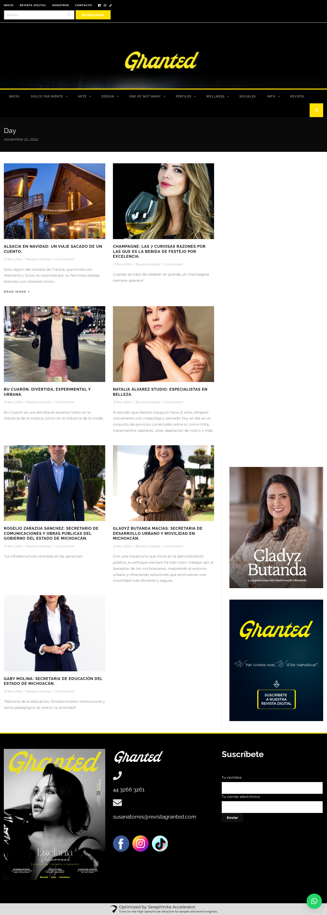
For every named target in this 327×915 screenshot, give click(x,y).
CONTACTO (83, 5)
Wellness (215, 96)
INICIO (9, 5)
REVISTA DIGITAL (33, 5)
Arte (82, 96)
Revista (297, 96)
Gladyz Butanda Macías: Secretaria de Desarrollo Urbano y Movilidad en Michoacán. (158, 533)
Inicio (14, 96)
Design (107, 96)
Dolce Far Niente (47, 96)
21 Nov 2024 (13, 259)
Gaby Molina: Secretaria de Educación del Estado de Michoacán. (53, 681)
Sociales (247, 96)
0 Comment (64, 259)
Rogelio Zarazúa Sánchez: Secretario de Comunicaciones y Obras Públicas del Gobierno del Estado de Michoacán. (51, 533)
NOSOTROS (60, 5)
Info (271, 96)
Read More (15, 291)
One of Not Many (145, 96)
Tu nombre (231, 777)
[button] (314, 901)
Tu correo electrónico (241, 796)
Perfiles (183, 96)
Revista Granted (38, 259)
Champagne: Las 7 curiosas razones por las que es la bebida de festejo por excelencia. (159, 251)
